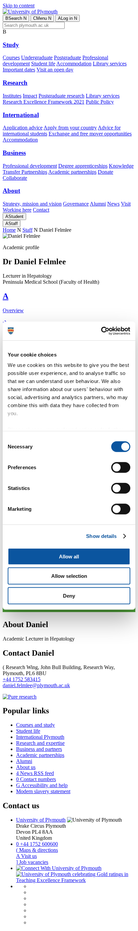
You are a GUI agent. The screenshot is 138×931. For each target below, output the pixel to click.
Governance (76, 204)
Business (14, 152)
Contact (41, 210)
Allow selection (69, 576)
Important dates (19, 69)
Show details (101, 536)
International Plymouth (40, 737)
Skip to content (18, 5)
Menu (42, 18)
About (11, 190)
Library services (110, 63)
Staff (11, 223)
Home (9, 230)
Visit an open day (55, 69)
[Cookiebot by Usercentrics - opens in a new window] (101, 331)
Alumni (98, 204)
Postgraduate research (61, 96)
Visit (126, 204)
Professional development (30, 166)
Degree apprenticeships (83, 166)
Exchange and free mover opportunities (90, 133)
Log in (67, 18)
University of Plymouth (41, 820)
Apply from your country (70, 127)
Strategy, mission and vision (32, 204)
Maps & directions (37, 850)
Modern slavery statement (43, 791)
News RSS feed (35, 773)
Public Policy (100, 102)
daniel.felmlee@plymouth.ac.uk (36, 685)
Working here (17, 210)
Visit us (26, 856)
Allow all (69, 556)
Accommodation (73, 63)
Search (15, 18)
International (21, 114)
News (113, 204)
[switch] (120, 467)
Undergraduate (37, 57)
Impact (30, 96)
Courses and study (35, 725)
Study (11, 44)
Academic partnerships (72, 172)
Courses (11, 57)
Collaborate (15, 178)
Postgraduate (67, 57)
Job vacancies (32, 862)
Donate (105, 172)
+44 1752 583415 (22, 679)
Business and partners (39, 749)
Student (14, 216)
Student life (43, 63)
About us (26, 767)
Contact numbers (36, 779)
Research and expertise (40, 743)
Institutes (12, 96)
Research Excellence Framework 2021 (43, 102)
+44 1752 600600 (37, 844)
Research (15, 82)
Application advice (23, 127)
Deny (69, 595)
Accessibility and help (42, 785)
